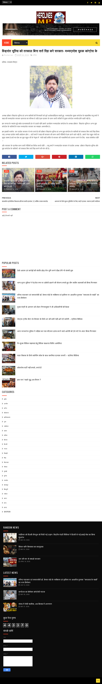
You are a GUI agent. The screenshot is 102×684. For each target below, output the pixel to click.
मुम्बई (5, 471)
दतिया (35, 55)
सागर (5, 498)
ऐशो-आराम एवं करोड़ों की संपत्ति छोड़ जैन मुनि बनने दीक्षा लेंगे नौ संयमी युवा (45, 270)
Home (6, 42)
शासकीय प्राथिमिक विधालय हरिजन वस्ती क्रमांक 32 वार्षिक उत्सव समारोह (50, 183)
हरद (5, 503)
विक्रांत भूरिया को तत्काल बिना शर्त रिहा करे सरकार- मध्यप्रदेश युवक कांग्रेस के (17, 183)
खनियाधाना (7, 417)
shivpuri (7, 512)
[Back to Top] (98, 681)
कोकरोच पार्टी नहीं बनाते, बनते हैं (29, 367)
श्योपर (6, 494)
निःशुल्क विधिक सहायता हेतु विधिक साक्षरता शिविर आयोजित (39, 343)
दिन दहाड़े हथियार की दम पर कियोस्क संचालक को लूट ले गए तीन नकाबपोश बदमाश (84, 183)
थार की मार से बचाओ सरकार (30, 558)
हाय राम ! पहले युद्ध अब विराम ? (29, 379)
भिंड (5, 458)
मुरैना (5, 476)
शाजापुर (6, 485)
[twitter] (91, 2)
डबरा (5, 431)
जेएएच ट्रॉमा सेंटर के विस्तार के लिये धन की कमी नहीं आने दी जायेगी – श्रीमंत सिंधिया (49, 318)
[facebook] (87, 2)
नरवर (5, 449)
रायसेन (6, 480)
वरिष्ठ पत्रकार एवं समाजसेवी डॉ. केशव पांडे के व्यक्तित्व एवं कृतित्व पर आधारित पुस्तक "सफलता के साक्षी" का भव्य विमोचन (58, 581)
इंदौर (5, 399)
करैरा (5, 408)
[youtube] (99, 2)
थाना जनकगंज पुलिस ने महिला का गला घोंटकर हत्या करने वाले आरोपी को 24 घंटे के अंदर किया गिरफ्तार (56, 331)
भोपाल (5, 467)
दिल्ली (5, 444)
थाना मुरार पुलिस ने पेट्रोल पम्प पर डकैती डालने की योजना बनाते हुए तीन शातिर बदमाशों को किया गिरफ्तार (57, 282)
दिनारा (5, 440)
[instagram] (95, 2)
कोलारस (6, 413)
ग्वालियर (6, 426)
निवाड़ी (6, 453)
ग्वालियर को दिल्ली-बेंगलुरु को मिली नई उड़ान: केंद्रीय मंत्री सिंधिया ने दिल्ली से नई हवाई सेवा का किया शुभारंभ (57, 536)
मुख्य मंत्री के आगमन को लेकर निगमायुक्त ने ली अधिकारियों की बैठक (43, 306)
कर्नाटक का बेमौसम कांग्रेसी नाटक (32, 591)
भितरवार (6, 462)
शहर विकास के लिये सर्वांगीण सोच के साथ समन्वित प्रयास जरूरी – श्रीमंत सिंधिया (48, 355)
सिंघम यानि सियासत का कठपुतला (31, 546)
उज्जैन (6, 403)
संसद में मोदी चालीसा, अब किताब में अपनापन (35, 603)
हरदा (5, 507)
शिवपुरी (6, 489)
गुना (5, 421)
